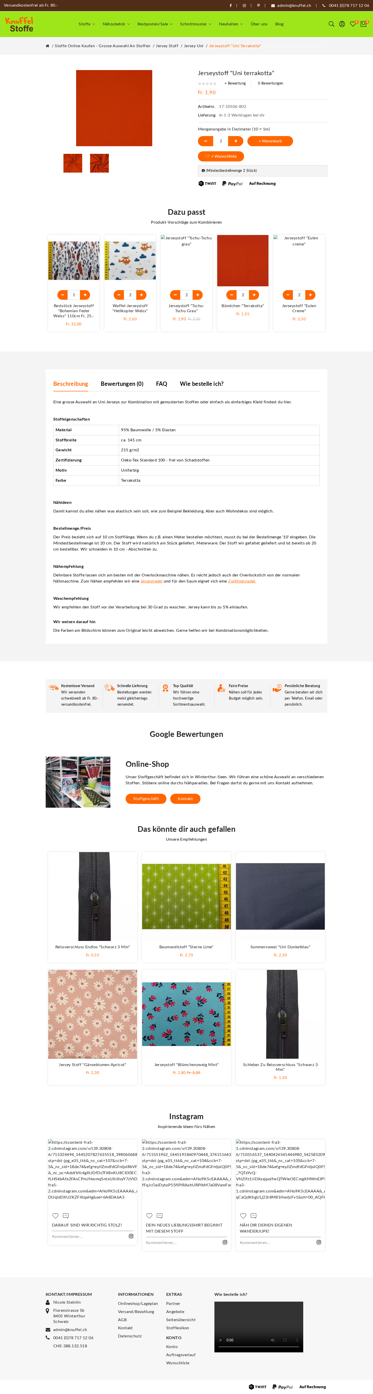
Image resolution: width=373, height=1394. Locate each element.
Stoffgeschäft (146, 799)
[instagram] (244, 6)
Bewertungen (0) (122, 384)
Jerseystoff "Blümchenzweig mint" (186, 1065)
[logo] (19, 24)
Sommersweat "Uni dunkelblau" (280, 947)
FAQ (161, 384)
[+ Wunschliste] (91, 244)
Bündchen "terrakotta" (243, 306)
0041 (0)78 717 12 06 (73, 1338)
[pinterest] (258, 6)
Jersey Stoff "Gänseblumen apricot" (92, 1065)
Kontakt (185, 799)
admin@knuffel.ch (70, 1330)
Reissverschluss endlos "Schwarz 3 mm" (92, 947)
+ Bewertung (235, 83)
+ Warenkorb (270, 141)
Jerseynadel (151, 581)
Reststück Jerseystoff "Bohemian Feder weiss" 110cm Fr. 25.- (73, 311)
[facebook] (231, 6)
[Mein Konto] (342, 24)
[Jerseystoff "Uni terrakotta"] (72, 163)
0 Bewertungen (270, 83)
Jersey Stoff (167, 46)
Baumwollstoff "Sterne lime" (186, 947)
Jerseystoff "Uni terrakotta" (235, 46)
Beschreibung (70, 384)
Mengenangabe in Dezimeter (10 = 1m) (234, 129)
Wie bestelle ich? (202, 384)
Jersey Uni (194, 46)
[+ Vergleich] (91, 255)
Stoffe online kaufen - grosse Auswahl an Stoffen (102, 46)
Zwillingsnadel (241, 581)
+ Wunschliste (223, 156)
